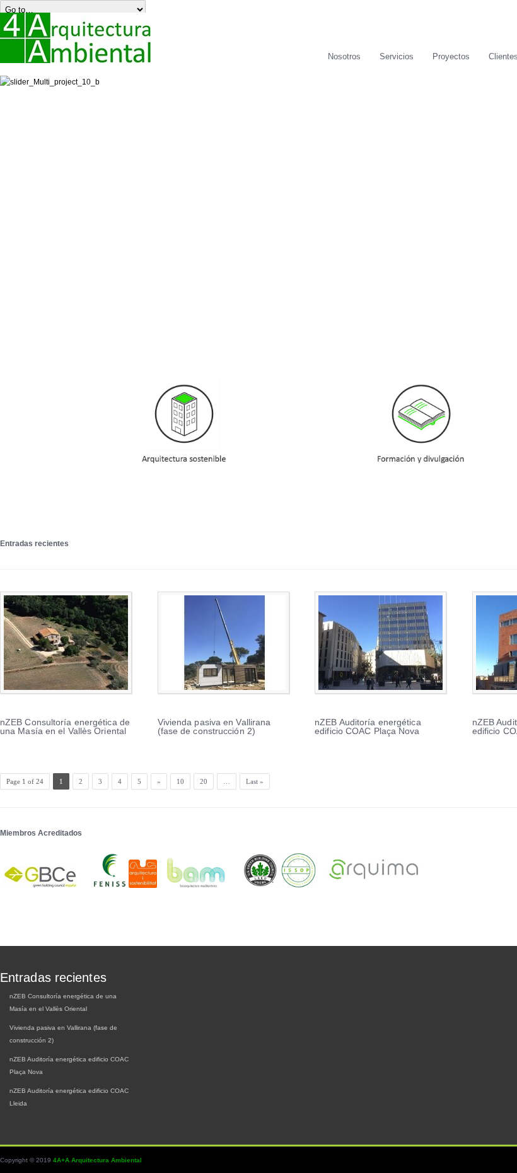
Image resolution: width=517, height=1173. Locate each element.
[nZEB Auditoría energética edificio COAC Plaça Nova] (380, 643)
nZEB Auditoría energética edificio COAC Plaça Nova (368, 726)
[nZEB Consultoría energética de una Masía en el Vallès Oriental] (66, 643)
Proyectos (451, 56)
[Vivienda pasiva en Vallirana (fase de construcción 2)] (223, 643)
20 (203, 781)
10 (180, 781)
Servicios (397, 56)
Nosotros (344, 56)
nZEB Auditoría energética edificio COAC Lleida (69, 1097)
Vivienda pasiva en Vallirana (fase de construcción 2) (214, 726)
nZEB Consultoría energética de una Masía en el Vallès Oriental (65, 726)
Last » (255, 781)
